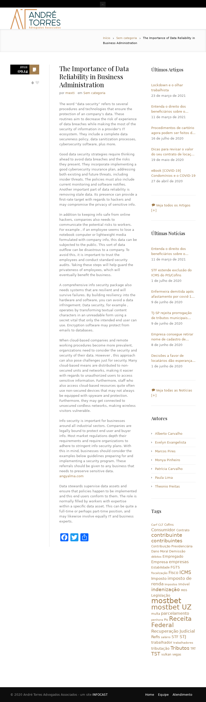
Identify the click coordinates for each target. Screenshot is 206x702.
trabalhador (161, 642)
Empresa (159, 562)
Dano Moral (159, 551)
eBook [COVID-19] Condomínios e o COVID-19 (173, 173)
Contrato (182, 530)
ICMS (185, 572)
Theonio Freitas (167, 486)
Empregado (173, 556)
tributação (160, 648)
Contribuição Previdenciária (171, 546)
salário (166, 637)
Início (106, 38)
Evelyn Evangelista (170, 442)
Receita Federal (171, 622)
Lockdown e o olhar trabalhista (167, 87)
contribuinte (166, 535)
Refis (155, 637)
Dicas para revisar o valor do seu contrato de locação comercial (173, 152)
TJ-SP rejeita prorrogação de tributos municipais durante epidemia (171, 316)
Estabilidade (160, 567)
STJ (183, 636)
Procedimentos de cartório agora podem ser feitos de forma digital (172, 131)
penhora (157, 620)
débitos (156, 556)
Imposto (159, 578)
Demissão (177, 551)
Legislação (160, 595)
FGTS (175, 567)
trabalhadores (183, 642)
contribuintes (166, 540)
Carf (154, 524)
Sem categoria (126, 38)
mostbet (166, 600)
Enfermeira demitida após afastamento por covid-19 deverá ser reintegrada (172, 294)
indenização (165, 589)
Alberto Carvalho (168, 433)
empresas (179, 561)
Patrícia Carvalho (169, 469)
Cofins (169, 524)
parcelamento (175, 613)
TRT (193, 648)
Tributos (180, 648)
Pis (166, 620)
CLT (160, 524)
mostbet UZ (171, 607)
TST (155, 653)
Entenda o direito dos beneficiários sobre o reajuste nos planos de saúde (169, 109)
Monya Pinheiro (167, 460)
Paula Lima (164, 477)
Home (149, 694)
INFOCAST (100, 694)
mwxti (70, 93)
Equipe (163, 694)
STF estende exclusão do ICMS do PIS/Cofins (171, 272)
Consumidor (163, 530)
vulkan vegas (171, 654)
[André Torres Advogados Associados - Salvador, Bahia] (35, 18)
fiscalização (159, 573)
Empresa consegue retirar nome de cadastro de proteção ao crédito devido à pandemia (173, 337)
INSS (184, 590)
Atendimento (182, 694)
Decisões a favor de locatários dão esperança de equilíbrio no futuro (171, 358)
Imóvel (184, 584)
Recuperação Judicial (173, 631)
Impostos (171, 584)
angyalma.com (71, 476)
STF (175, 637)
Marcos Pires (165, 451)
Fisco (173, 572)
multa (155, 614)
